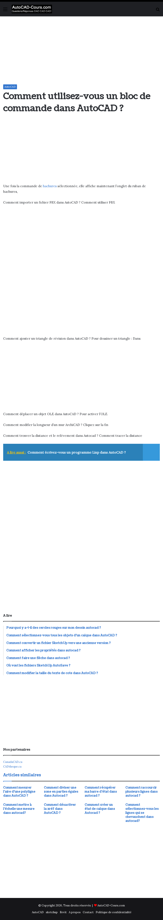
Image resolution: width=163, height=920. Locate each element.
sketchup (52, 912)
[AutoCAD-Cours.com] (32, 9)
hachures (50, 186)
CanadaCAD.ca (12, 762)
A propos (75, 912)
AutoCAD (10, 86)
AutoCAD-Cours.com (111, 905)
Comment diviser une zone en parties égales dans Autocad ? (61, 792)
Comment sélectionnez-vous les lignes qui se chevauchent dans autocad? (142, 813)
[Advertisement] (81, 50)
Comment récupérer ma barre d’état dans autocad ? (101, 792)
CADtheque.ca (12, 766)
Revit (63, 912)
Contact (88, 912)
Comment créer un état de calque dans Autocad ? (100, 809)
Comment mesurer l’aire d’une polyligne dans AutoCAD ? (19, 792)
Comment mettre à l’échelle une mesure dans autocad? (19, 809)
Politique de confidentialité (113, 912)
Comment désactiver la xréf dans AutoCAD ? (60, 809)
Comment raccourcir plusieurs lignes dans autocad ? (141, 792)
